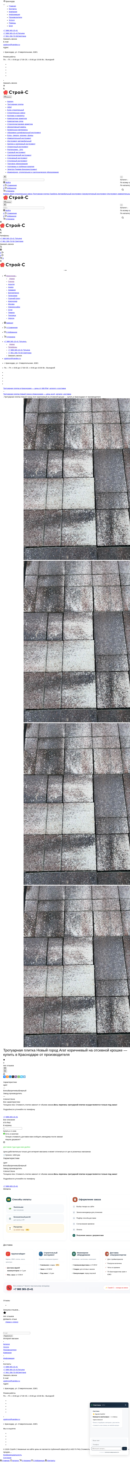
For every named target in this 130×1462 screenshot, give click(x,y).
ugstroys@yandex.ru (11, 45)
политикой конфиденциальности (112, 1452)
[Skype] (21, 1077)
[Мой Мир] (10, 1077)
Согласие (7, 1458)
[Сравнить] (5, 1071)
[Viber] (16, 1077)
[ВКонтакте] (4, 1077)
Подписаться (8, 1336)
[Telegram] (24, 1077)
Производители (9, 1350)
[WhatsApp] (18, 1077)
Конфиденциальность (12, 1455)
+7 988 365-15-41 (10, 30)
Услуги (6, 1347)
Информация (8, 1358)
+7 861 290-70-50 (14, 36)
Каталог (6, 1344)
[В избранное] (5, 1068)
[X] (13, 1077)
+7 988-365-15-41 (10, 1117)
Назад (12, 279)
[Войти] (1, 250)
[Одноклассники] (7, 1077)
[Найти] (122, 189)
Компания (7, 1353)
